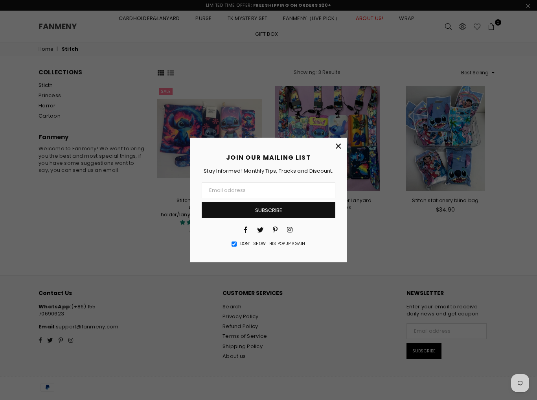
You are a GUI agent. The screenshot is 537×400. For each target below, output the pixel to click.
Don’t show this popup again (272, 244)
